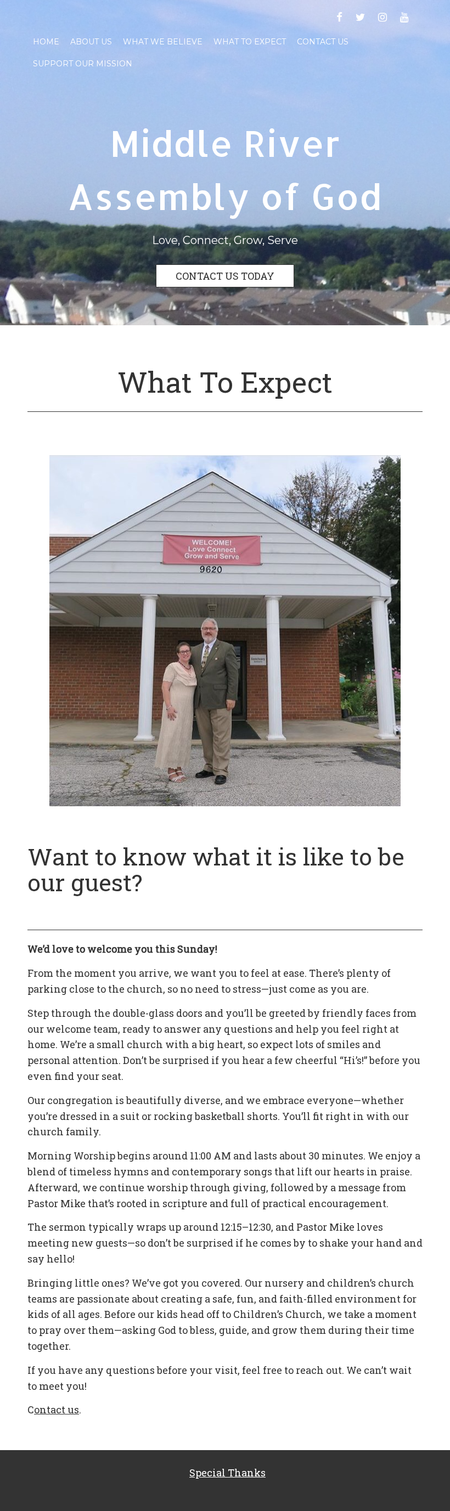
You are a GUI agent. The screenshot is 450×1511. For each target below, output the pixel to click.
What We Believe (163, 42)
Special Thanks (227, 1472)
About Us (91, 42)
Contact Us (322, 42)
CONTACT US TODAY (225, 275)
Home (46, 42)
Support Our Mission (82, 64)
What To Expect (249, 42)
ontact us (56, 1409)
